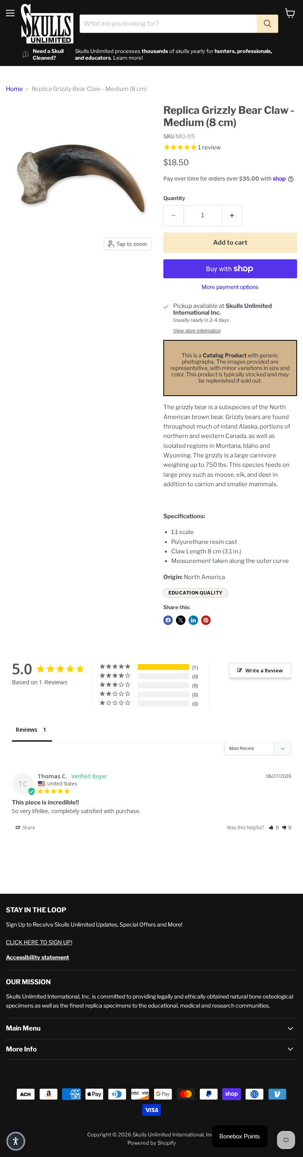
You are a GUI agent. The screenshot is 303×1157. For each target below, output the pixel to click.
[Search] (267, 24)
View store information (197, 331)
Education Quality (195, 593)
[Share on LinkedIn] (193, 620)
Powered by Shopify (151, 1143)
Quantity (174, 198)
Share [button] (28, 827)
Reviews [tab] (26, 729)
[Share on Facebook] (168, 620)
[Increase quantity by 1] (232, 215)
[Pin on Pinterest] (206, 620)
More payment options (230, 287)
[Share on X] (180, 620)
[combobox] (168, 24)
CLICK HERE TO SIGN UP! (39, 942)
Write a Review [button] (264, 670)
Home (14, 89)
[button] (273, 827)
